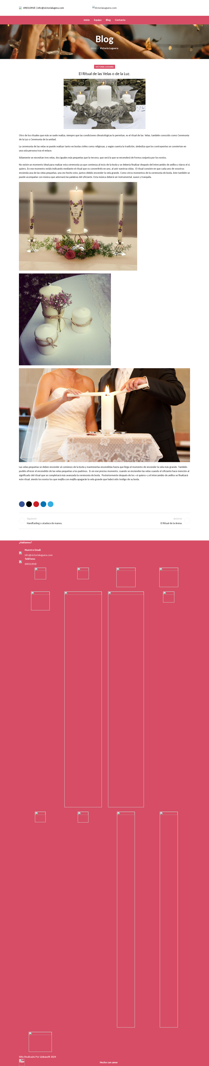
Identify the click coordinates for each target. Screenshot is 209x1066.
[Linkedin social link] (43, 504)
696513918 (30, 564)
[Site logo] (104, 7)
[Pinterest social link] (36, 504)
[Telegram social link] (50, 504)
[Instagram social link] (184, 8)
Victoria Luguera (109, 48)
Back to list (104, 521)
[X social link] (181, 8)
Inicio (94, 48)
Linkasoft (45, 1056)
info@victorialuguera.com (39, 555)
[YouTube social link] (188, 8)
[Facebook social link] (177, 8)
